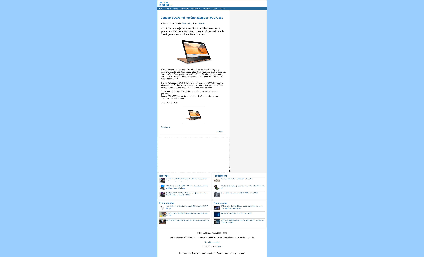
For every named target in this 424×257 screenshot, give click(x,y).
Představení (185, 8)
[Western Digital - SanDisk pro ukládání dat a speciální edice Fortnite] (162, 215)
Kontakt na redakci (212, 242)
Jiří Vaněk (201, 23)
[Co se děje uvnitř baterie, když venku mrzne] (217, 215)
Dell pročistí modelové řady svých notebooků (236, 179)
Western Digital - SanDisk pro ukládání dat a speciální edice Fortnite (187, 214)
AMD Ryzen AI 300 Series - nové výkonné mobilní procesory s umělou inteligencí (242, 221)
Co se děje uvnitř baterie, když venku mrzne (236, 213)
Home (160, 8)
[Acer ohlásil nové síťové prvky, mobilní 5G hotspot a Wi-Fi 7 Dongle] (162, 208)
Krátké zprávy (187, 23)
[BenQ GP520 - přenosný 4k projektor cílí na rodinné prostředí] (162, 222)
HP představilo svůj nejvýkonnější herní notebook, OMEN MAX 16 (242, 187)
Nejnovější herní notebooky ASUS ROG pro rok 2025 (239, 193)
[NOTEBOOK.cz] (165, 5)
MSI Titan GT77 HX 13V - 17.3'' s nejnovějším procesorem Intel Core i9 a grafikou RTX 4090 (186, 194)
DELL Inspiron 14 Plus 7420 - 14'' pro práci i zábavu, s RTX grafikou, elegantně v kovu (187, 187)
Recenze (168, 8)
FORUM (222, 8)
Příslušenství (195, 8)
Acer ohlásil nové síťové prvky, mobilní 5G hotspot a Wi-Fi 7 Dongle (187, 207)
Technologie (206, 8)
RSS (219, 247)
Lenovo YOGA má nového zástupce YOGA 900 (192, 17)
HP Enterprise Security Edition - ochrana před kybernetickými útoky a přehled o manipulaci (242, 207)
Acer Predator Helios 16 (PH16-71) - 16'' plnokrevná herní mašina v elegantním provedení (186, 180)
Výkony (175, 8)
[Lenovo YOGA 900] (193, 124)
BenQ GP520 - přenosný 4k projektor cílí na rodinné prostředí (187, 220)
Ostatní (215, 8)
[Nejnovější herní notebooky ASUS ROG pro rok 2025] (217, 195)
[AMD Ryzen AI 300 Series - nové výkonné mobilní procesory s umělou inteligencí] (217, 222)
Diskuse (220, 132)
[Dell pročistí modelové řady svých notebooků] (217, 181)
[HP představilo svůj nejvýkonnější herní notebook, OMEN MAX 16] (217, 188)
